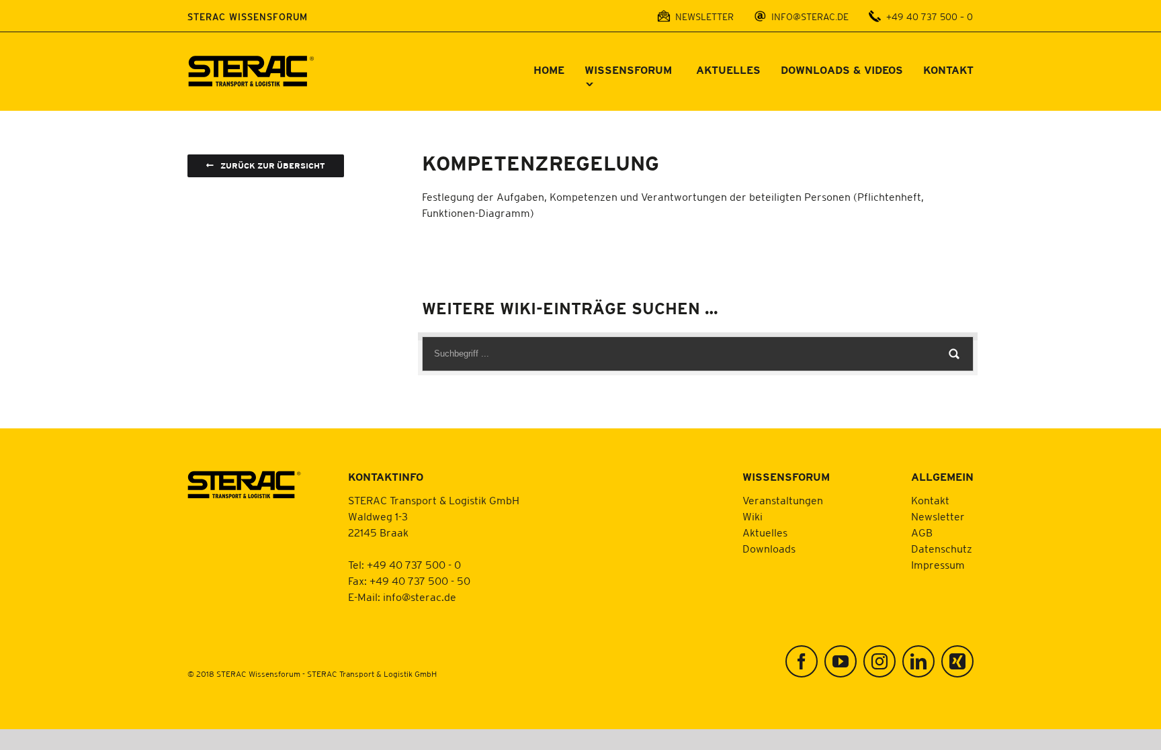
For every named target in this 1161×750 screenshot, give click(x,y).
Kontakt (930, 500)
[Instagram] (879, 661)
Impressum (938, 565)
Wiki (752, 516)
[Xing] (957, 661)
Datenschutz (941, 549)
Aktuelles (764, 532)
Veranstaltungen (782, 500)
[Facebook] (801, 661)
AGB (922, 532)
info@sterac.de (419, 597)
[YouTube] (840, 661)
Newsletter (938, 516)
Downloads (769, 549)
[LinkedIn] (918, 661)
